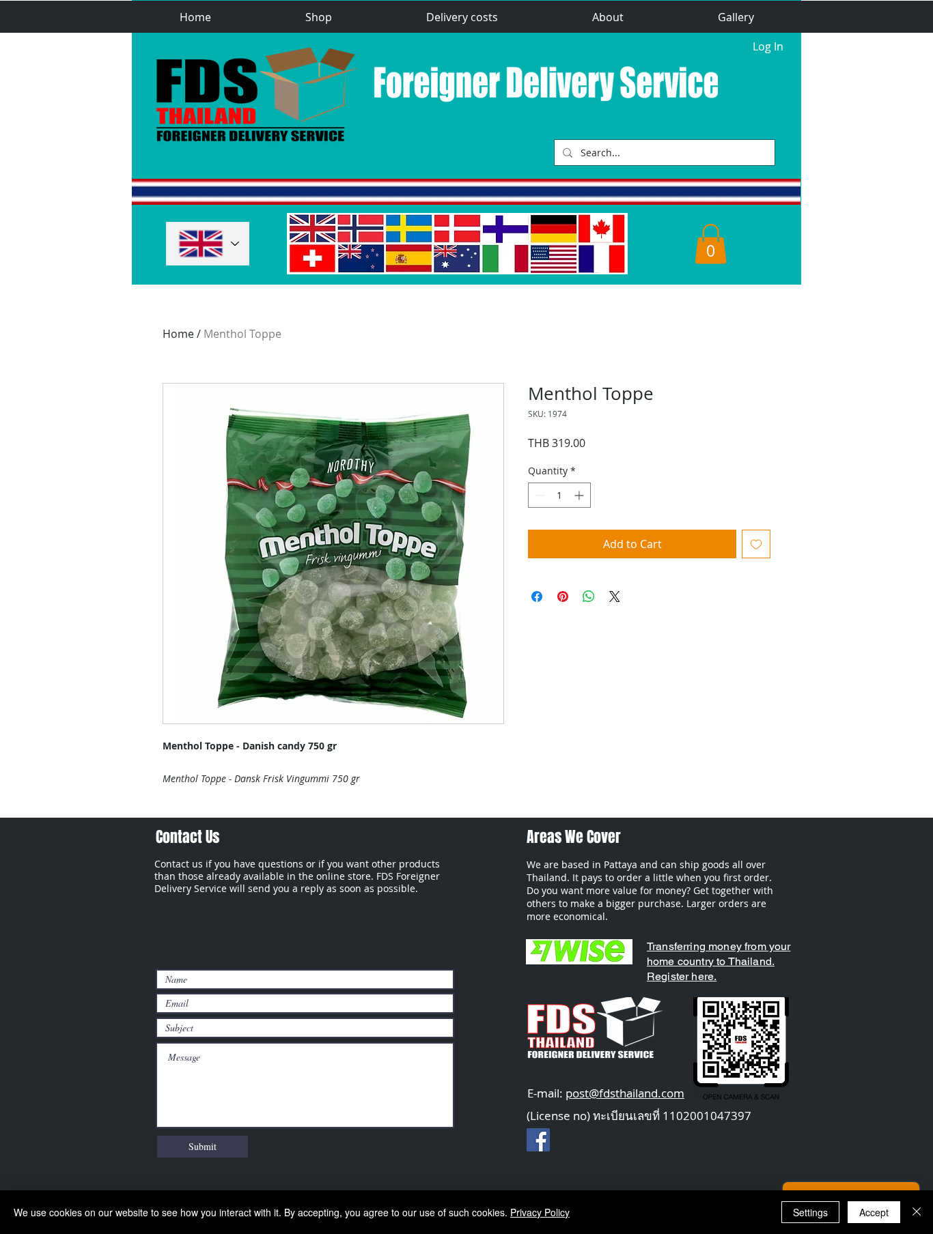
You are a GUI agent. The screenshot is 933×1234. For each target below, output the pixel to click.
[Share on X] (615, 596)
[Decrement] (538, 495)
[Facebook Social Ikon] (538, 1139)
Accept (874, 1212)
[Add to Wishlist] (756, 544)
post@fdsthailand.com (625, 1093)
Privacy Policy (540, 1212)
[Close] (916, 1212)
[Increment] (580, 495)
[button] (318, 17)
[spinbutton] (559, 495)
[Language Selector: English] (207, 244)
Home (178, 333)
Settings (810, 1212)
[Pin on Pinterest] (563, 596)
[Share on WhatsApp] (589, 596)
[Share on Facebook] (537, 596)
